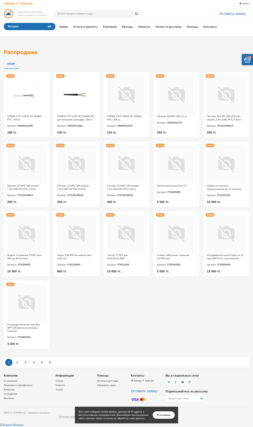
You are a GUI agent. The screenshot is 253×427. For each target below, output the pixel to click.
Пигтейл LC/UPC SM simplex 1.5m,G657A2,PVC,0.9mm (73, 190)
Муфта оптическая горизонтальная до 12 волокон (224, 190)
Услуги (59, 389)
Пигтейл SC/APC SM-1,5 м (172, 119)
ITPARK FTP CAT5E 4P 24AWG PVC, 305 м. (24, 121)
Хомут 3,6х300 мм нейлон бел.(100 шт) (74, 260)
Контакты (210, 26)
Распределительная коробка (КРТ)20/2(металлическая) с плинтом (23, 330)
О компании (10, 380)
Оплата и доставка (168, 26)
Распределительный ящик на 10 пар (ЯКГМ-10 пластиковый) (225, 260)
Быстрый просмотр (27, 95)
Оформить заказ (106, 385)
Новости (144, 26)
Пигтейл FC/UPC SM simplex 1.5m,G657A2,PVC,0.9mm (123, 190)
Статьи (59, 380)
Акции (63, 26)
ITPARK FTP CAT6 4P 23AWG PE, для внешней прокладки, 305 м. (76, 121)
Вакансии (9, 389)
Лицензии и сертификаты (18, 385)
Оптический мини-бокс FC (172, 188)
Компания (110, 26)
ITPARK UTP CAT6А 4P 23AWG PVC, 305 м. (124, 121)
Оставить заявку (232, 14)
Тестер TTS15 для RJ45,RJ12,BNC (118, 260)
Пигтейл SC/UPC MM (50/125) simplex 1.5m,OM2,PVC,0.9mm (224, 121)
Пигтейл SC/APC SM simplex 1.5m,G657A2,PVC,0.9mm (23, 190)
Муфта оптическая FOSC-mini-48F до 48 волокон (24, 260)
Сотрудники (10, 393)
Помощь (192, 26)
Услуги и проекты (85, 26)
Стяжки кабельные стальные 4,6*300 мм (173, 260)
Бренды (127, 26)
